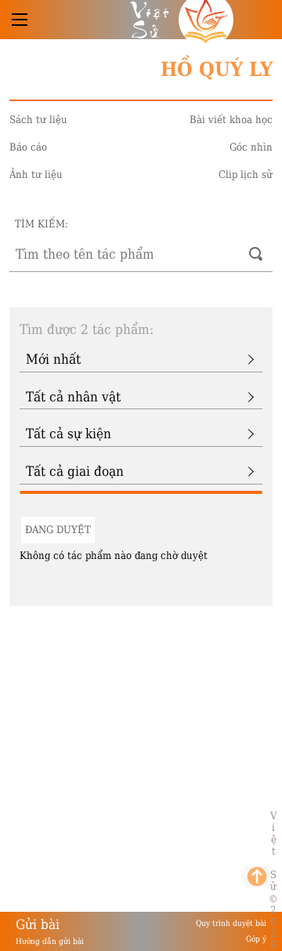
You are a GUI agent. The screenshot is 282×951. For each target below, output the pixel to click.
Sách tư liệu (38, 119)
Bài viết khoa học (231, 119)
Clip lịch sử (246, 174)
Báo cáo (28, 147)
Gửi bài (38, 924)
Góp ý (256, 939)
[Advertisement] (141, 782)
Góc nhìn (251, 147)
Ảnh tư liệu (36, 174)
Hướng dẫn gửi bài (50, 941)
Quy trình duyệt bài (231, 923)
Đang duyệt (58, 529)
